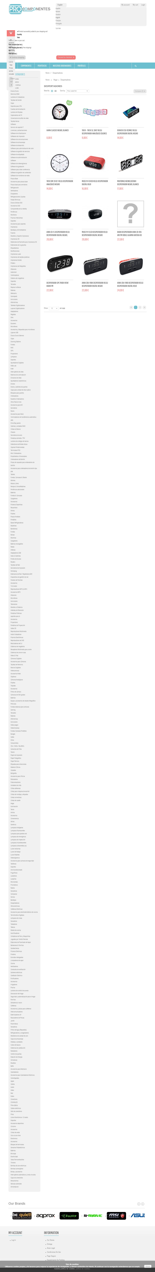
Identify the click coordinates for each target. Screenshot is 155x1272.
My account (125, 5)
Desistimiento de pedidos (56, 1260)
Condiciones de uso (54, 1252)
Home (48, 80)
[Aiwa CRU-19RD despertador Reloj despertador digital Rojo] (130, 266)
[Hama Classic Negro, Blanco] (59, 113)
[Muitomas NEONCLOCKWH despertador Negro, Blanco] (130, 164)
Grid (52, 91)
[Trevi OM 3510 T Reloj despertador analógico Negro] (59, 164)
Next (142, 1203)
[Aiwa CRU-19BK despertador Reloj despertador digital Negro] (95, 266)
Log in (14, 1240)
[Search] (135, 66)
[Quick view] (51, 141)
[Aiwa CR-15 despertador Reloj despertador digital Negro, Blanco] (59, 215)
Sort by (62, 91)
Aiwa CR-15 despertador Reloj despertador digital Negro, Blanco (58, 234)
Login (143, 5)
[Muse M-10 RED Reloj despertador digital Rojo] (95, 164)
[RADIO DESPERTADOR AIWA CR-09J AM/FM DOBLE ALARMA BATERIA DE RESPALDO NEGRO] (130, 215)
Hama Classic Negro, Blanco (57, 130)
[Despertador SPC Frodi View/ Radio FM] (59, 266)
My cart (135, 5)
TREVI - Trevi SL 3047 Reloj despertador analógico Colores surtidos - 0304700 (94, 133)
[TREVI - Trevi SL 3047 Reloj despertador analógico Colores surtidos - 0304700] (95, 113)
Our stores (50, 1240)
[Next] (144, 307)
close (148, 1266)
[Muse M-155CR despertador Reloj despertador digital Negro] (95, 215)
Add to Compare (57, 141)
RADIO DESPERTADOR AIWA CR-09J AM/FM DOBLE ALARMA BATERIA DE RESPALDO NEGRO (129, 234)
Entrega (49, 1244)
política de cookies (83, 1269)
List (55, 91)
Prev (138, 1203)
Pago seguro (51, 1256)
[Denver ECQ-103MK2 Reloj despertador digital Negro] (130, 113)
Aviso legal (51, 1248)
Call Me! (58, 28)
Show (46, 308)
